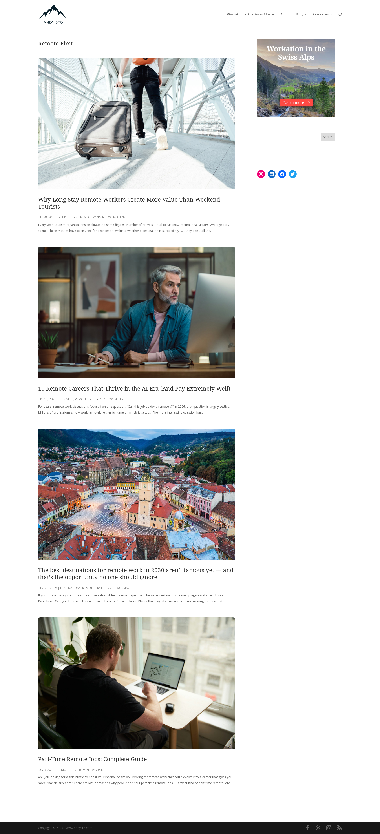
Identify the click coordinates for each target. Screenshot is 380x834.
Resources (321, 14)
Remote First (69, 217)
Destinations (70, 588)
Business (66, 399)
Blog (299, 14)
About (285, 14)
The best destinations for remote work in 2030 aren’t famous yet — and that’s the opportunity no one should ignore (136, 573)
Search (328, 137)
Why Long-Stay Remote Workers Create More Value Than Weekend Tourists (129, 202)
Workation (116, 217)
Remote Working (93, 217)
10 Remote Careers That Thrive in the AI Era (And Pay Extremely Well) (134, 388)
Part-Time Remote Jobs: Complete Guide (92, 759)
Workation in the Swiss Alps (248, 14)
